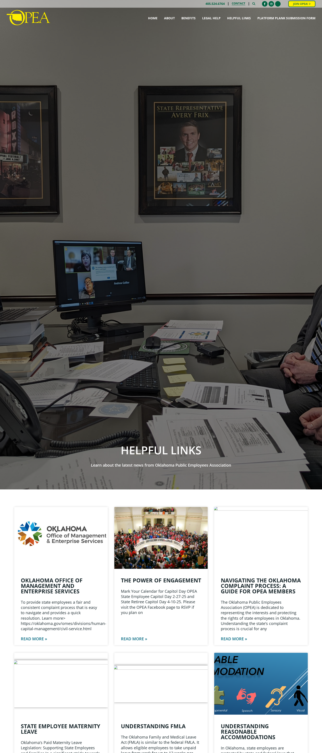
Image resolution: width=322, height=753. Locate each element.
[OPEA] (28, 18)
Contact (238, 3)
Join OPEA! (301, 4)
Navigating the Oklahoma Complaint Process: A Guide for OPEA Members (261, 585)
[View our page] (278, 4)
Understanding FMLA (153, 726)
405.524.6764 (215, 4)
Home (152, 18)
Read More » (34, 639)
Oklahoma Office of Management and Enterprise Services (52, 585)
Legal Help (211, 18)
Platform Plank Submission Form (286, 18)
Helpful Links (239, 18)
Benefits (188, 18)
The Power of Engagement (161, 580)
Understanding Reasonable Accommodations (248, 731)
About (169, 18)
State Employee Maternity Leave (60, 728)
